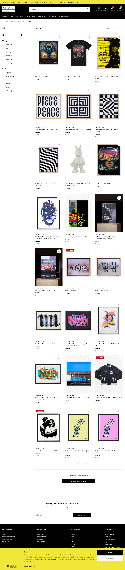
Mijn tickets (40, 539)
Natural (9, 56)
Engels (9, 72)
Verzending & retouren (8, 536)
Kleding (27, 16)
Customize (109, 558)
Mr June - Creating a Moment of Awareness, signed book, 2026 (106, 238)
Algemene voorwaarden (9, 539)
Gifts (21, 16)
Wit (8, 48)
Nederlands (10, 76)
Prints (11, 16)
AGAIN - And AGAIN (102, 290)
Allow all (110, 552)
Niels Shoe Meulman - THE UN (45, 344)
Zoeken (87, 9)
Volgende (87, 463)
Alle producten (52, 16)
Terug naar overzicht (8, 21)
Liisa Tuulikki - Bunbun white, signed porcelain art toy (77, 184)
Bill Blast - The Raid (41, 76)
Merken (17, 21)
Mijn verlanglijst (41, 541)
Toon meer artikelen (78, 481)
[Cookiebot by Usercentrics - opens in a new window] (12, 566)
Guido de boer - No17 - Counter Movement (45, 184)
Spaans (9, 87)
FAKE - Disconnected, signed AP (46, 451)
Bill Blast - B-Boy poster (103, 183)
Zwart (9, 45)
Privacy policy (6, 541)
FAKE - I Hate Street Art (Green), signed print (78, 452)
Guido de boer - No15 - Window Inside (78, 130)
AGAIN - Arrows (70, 290)
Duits (8, 83)
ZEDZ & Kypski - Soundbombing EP (77, 397)
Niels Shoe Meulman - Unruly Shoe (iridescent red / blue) (77, 345)
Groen (9, 63)
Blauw (9, 59)
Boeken (4, 16)
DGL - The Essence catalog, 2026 (76, 237)
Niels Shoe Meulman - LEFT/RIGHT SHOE (107, 345)
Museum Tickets (64, 16)
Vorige (70, 463)
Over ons (5, 534)
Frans (8, 80)
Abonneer (82, 515)
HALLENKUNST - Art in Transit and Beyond (46, 291)
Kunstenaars (42, 16)
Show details (28, 566)
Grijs (8, 52)
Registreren (40, 534)
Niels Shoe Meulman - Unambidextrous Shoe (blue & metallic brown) (48, 238)
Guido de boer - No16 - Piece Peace (47, 130)
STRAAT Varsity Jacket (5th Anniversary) (108, 397)
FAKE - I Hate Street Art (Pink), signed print (108, 452)
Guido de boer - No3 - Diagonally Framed (106, 130)
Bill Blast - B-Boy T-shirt (73, 76)
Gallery (34, 16)
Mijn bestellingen (41, 536)
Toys (16, 16)
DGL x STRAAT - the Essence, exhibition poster (108, 77)
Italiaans (9, 91)
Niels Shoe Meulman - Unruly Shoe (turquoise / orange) (47, 398)
